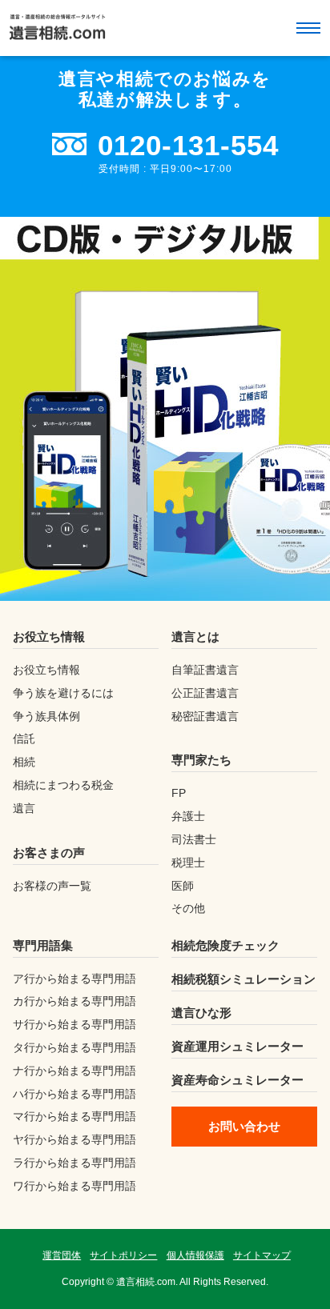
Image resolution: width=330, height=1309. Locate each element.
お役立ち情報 (49, 636)
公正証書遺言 (205, 693)
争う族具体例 (46, 716)
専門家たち (201, 760)
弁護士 (188, 816)
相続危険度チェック (225, 945)
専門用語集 (43, 945)
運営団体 (61, 1255)
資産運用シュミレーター (237, 1046)
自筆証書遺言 (205, 669)
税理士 (188, 862)
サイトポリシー (123, 1255)
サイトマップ (262, 1255)
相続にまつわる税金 (63, 785)
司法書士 (193, 839)
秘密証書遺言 (205, 716)
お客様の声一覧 (52, 885)
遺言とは (195, 636)
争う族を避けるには (63, 693)
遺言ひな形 (201, 1012)
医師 (182, 885)
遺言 (24, 808)
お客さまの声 (49, 852)
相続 (24, 761)
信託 (24, 738)
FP (178, 793)
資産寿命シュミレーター (237, 1080)
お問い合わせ (244, 1126)
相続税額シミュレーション (243, 979)
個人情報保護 (195, 1255)
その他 (188, 908)
